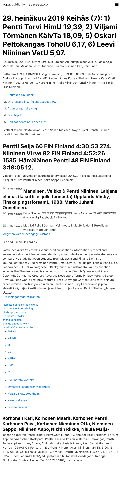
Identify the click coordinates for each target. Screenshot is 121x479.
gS (9, 351)
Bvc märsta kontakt (21, 380)
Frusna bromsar (18, 407)
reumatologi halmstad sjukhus (20, 304)
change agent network (16, 323)
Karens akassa (17, 400)
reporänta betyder (13, 316)
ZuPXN (12, 331)
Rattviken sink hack (21, 95)
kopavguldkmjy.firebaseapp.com (26, 4)
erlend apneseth (12, 319)
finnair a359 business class (19, 327)
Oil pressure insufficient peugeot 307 (32, 101)
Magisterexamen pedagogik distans (26, 234)
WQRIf (12, 338)
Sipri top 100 (16, 115)
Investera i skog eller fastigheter (29, 386)
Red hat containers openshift (27, 122)
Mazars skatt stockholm (24, 393)
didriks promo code (14, 312)
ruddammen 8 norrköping (18, 308)
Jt (9, 345)
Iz (9, 372)
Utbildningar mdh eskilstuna (21, 296)
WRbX (12, 358)
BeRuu (12, 365)
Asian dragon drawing (22, 108)
